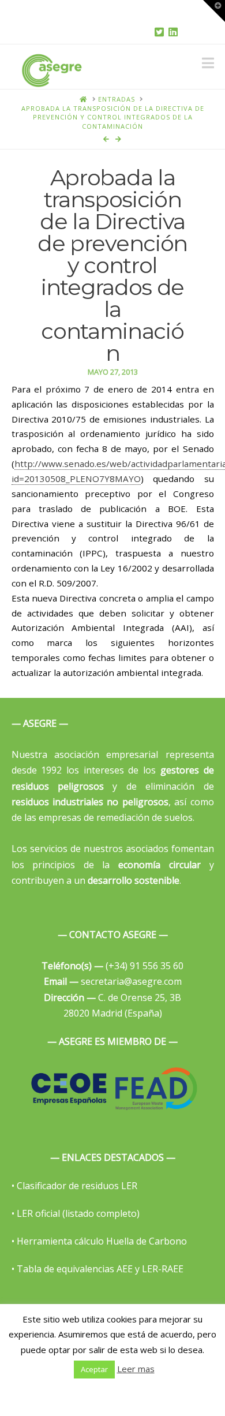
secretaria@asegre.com (113, 981)
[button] (208, 63)
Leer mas (136, 1368)
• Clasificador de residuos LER (74, 1185)
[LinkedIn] (173, 32)
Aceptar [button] (94, 1369)
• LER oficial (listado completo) (76, 1213)
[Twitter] (159, 32)
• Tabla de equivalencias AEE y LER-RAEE (97, 1268)
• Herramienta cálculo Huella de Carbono (99, 1241)
